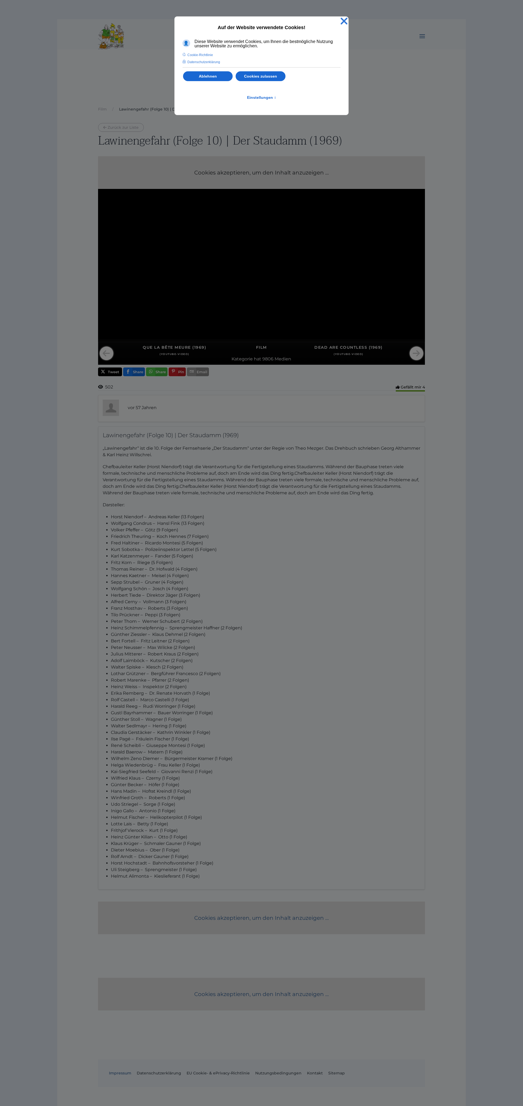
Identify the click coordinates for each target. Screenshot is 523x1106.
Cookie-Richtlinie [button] (200, 55)
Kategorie (242, 358)
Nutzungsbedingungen (278, 1073)
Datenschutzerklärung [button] (203, 62)
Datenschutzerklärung (159, 1073)
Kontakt (315, 1073)
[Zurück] (106, 353)
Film (261, 347)
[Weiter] (416, 353)
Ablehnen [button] (208, 76)
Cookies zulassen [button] (260, 76)
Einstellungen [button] (261, 97)
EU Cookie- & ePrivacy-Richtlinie (218, 1073)
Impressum (120, 1073)
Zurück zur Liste (123, 127)
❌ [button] (344, 21)
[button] (422, 36)
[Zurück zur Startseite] (111, 36)
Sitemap (336, 1073)
